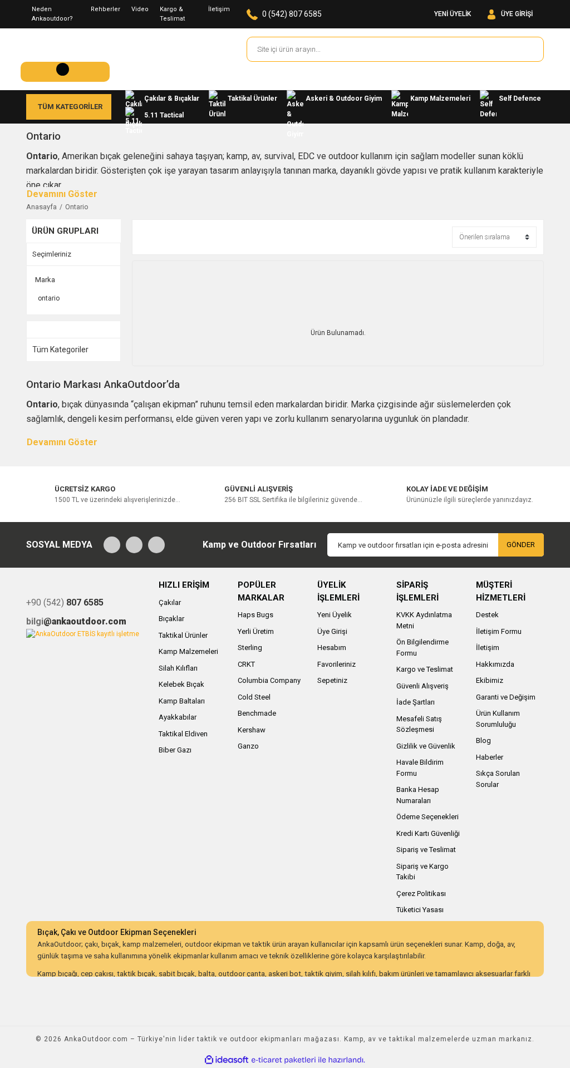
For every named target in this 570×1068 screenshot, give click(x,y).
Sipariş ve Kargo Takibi (422, 872)
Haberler (489, 757)
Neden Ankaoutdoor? (52, 14)
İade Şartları (415, 702)
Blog (483, 740)
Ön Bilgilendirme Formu (422, 647)
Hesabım (331, 647)
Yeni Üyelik (334, 615)
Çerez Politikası (421, 893)
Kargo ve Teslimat (424, 669)
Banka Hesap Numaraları (417, 795)
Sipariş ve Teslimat (426, 849)
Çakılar (170, 602)
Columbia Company (269, 680)
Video (140, 9)
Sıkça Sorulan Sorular (498, 779)
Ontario (77, 207)
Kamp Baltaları (182, 701)
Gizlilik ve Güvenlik (425, 746)
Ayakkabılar (177, 717)
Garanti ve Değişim (505, 697)
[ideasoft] (226, 1060)
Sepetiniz (332, 680)
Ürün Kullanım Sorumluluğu (498, 719)
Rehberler (105, 9)
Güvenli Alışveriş (422, 686)
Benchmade (257, 713)
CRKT (246, 664)
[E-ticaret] (283, 1060)
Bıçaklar (171, 618)
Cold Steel (254, 697)
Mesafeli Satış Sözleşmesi (419, 724)
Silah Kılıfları (178, 668)
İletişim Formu (499, 631)
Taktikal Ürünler (183, 635)
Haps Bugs (255, 615)
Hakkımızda (495, 664)
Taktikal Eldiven (183, 734)
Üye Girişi (332, 631)
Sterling (250, 647)
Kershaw (252, 730)
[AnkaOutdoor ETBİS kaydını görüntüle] (82, 633)
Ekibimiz (489, 680)
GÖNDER (521, 544)
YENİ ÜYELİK (452, 14)
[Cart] (65, 72)
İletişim (219, 9)
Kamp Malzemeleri (188, 651)
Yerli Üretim (256, 631)
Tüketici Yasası (420, 909)
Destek (487, 615)
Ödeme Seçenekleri (427, 817)
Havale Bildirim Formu (420, 767)
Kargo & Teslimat (172, 14)
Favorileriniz (336, 664)
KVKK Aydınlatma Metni (424, 620)
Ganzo (248, 746)
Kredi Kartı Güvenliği (428, 833)
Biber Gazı (175, 750)
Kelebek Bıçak (181, 684)
